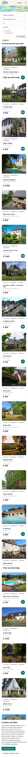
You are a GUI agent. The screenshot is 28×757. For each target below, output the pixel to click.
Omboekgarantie (9, 33)
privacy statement (11, 744)
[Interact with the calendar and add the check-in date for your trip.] (14, 15)
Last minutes (8, 31)
